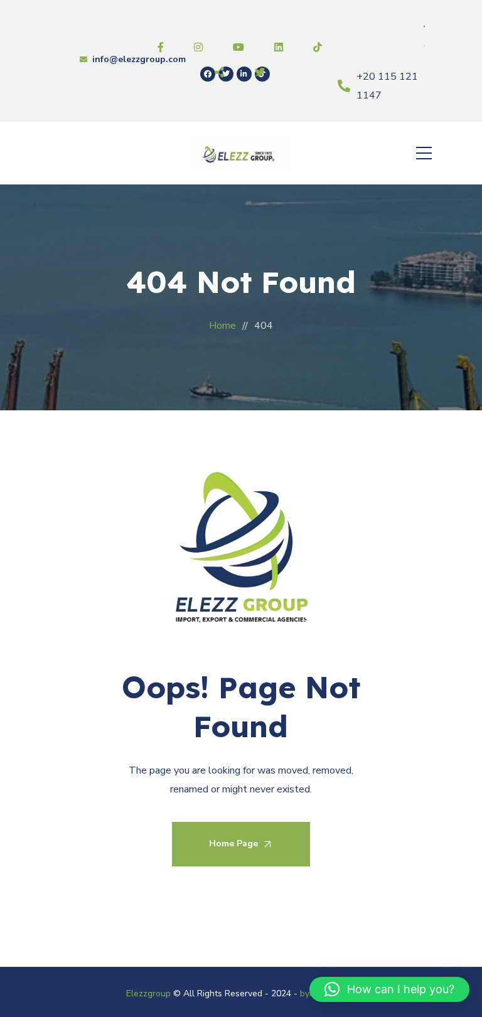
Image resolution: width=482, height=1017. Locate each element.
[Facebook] (207, 74)
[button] (389, 989)
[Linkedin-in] (244, 74)
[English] (425, 44)
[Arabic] (425, 26)
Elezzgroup (148, 993)
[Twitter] (225, 74)
